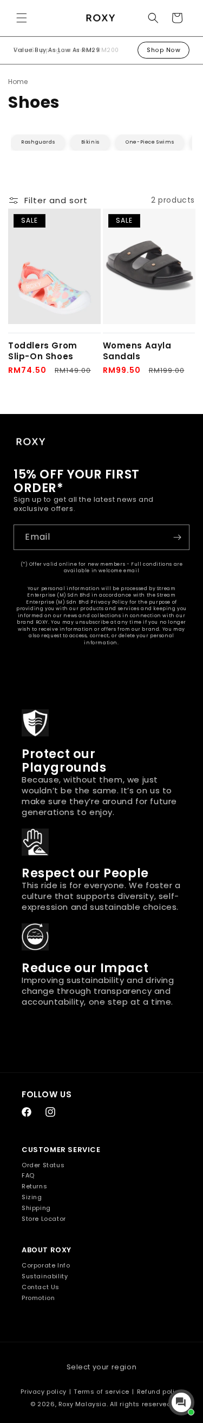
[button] (22, 18)
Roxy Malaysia (82, 1404)
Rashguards (38, 142)
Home (18, 81)
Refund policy (159, 1391)
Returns (34, 1186)
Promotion (38, 1297)
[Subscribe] (177, 537)
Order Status (43, 1165)
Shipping (36, 1208)
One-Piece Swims (150, 142)
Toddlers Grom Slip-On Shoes (42, 350)
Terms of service (101, 1391)
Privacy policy (43, 1391)
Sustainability (45, 1276)
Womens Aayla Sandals (137, 350)
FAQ (28, 1175)
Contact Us (41, 1287)
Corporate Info (46, 1265)
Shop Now (163, 50)
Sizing (32, 1197)
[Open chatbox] (181, 1402)
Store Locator (44, 1218)
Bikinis (90, 142)
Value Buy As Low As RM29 (57, 50)
